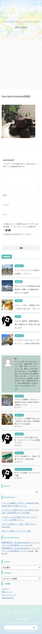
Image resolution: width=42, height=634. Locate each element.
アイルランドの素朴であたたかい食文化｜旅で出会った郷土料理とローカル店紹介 (27, 421)
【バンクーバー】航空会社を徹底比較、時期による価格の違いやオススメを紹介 (27, 289)
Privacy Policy (28, 613)
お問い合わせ (17, 613)
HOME (8, 611)
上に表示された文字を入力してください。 (18, 234)
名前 (5, 195)
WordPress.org (8, 598)
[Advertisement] (21, 67)
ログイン (5, 588)
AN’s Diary (21, 27)
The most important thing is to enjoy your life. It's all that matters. (21, 623)
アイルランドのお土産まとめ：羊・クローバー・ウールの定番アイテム (27, 440)
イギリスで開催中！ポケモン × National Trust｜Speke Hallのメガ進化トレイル (27, 402)
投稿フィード (7, 591)
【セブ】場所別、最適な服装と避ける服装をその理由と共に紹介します (27, 324)
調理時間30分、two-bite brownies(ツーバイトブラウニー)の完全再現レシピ (21, 543)
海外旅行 (15, 611)
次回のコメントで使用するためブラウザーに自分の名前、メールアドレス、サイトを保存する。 (20, 225)
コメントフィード (9, 594)
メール (6, 205)
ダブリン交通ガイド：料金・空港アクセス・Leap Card (27, 457)
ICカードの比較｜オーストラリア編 (16, 531)
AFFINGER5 (31, 631)
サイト (5, 214)
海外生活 (23, 611)
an (27, 545)
